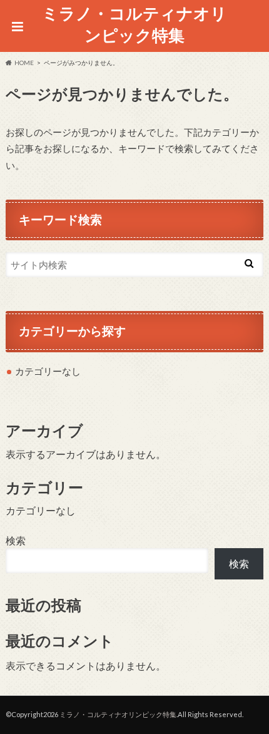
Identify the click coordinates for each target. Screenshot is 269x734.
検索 (16, 540)
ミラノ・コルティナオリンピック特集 (134, 24)
